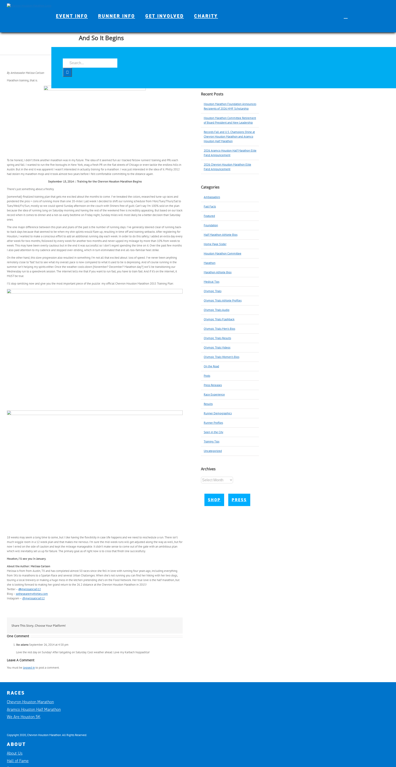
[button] (346, 16)
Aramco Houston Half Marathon (34, 709)
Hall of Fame (18, 761)
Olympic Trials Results (217, 338)
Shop (214, 500)
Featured (209, 216)
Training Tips (211, 441)
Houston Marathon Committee (222, 253)
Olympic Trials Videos (217, 347)
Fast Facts (210, 206)
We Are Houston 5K (23, 717)
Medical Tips (211, 282)
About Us (14, 753)
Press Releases (213, 385)
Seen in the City (213, 432)
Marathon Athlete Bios (217, 272)
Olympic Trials (212, 291)
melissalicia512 (29, 589)
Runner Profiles (213, 423)
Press (239, 500)
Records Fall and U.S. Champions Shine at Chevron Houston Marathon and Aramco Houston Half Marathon (229, 136)
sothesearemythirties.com (32, 594)
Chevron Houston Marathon (30, 702)
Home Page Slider (215, 244)
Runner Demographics (218, 413)
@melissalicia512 (33, 598)
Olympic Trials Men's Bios (219, 329)
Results (208, 404)
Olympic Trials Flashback (219, 319)
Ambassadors (212, 197)
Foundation (211, 225)
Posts (207, 376)
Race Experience (214, 394)
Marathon (209, 263)
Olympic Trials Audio (216, 310)
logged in (29, 668)
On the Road (211, 366)
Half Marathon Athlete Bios (220, 235)
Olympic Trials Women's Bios (221, 357)
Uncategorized (213, 451)
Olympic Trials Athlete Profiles (223, 300)
